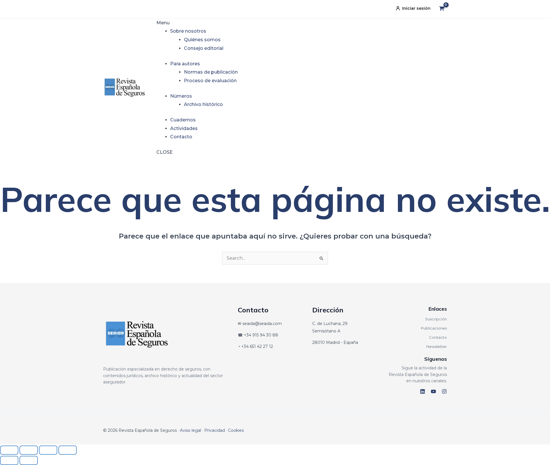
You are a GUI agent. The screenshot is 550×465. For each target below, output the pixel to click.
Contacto (438, 337)
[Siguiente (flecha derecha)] (28, 460)
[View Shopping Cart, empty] (441, 9)
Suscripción (436, 319)
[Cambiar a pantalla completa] (28, 450)
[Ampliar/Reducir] (9, 450)
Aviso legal (190, 430)
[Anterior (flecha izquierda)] (9, 460)
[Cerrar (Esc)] (67, 450)
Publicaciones (434, 328)
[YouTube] (433, 391)
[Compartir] (48, 450)
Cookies (236, 430)
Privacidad (214, 430)
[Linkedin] (422, 391)
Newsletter (436, 346)
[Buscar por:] (275, 258)
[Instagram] (444, 391)
